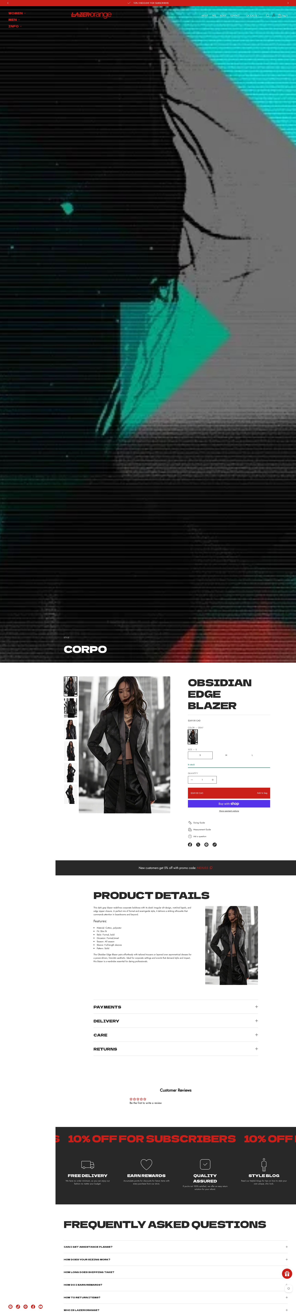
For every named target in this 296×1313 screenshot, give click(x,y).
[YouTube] (40, 1306)
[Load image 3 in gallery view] (70, 729)
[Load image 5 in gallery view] (70, 772)
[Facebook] (33, 1306)
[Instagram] (10, 1306)
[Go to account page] (274, 16)
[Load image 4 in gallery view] (70, 751)
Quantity (193, 773)
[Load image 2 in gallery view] (70, 708)
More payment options (229, 811)
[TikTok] (18, 1306)
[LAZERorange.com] (91, 15)
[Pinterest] (25, 1306)
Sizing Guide (199, 822)
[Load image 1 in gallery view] (70, 686)
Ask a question (199, 836)
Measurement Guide (202, 829)
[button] (268, 15)
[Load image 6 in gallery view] (70, 794)
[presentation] (124, 744)
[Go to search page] (268, 15)
